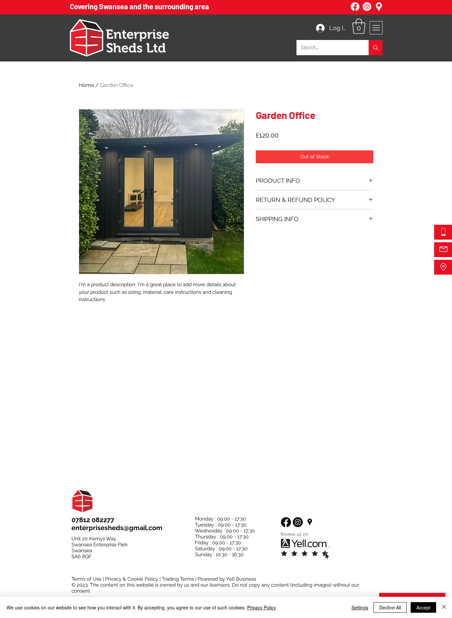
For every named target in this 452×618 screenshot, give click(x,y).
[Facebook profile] (286, 522)
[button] (358, 26)
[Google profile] (379, 6)
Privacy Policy (261, 607)
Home (86, 85)
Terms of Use (86, 579)
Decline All (390, 607)
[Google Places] (310, 522)
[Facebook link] (355, 6)
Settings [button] (359, 607)
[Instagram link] (367, 6)
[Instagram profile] (298, 522)
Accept (423, 607)
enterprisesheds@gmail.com (116, 528)
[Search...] (376, 47)
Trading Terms (178, 579)
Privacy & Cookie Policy (131, 579)
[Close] (444, 607)
